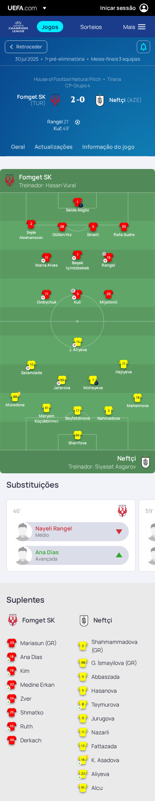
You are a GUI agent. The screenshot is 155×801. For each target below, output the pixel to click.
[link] (50, 27)
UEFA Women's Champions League (18, 26)
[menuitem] (54, 27)
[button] (132, 27)
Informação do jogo (108, 147)
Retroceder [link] (29, 46)
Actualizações (54, 147)
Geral (18, 147)
